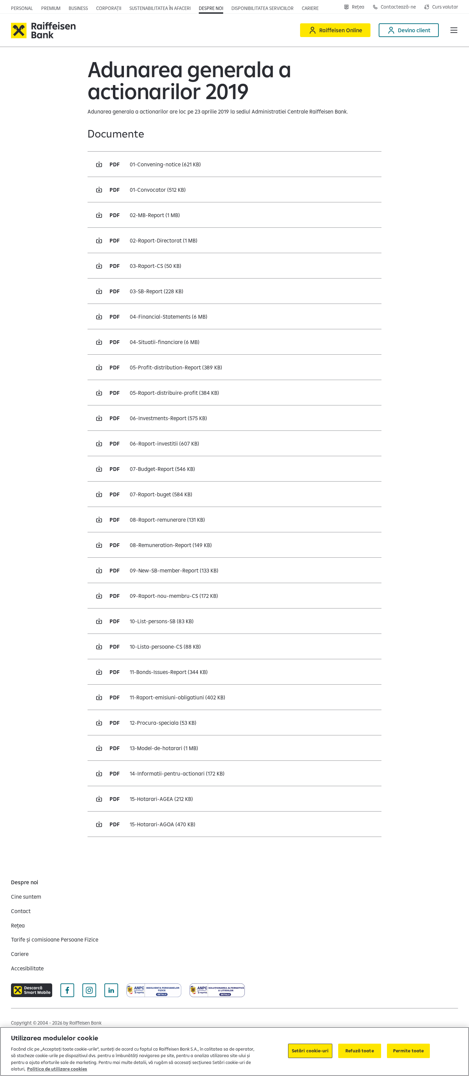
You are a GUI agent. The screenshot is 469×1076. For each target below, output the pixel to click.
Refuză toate (359, 1050)
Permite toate (408, 1050)
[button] (454, 30)
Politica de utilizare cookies (57, 1069)
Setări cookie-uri (310, 1050)
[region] (234, 1051)
